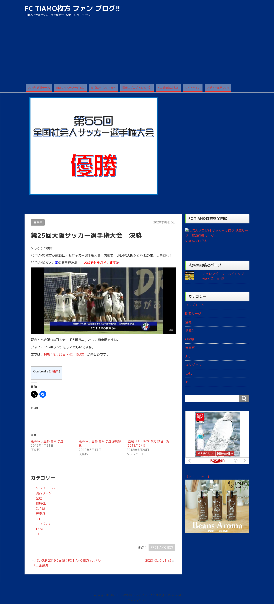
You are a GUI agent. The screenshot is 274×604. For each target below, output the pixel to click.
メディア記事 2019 (218, 87)
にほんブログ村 (196, 241)
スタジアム (44, 524)
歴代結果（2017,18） (103, 87)
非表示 (54, 371)
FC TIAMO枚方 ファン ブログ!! (72, 8)
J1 (37, 534)
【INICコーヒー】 (198, 477)
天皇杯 (38, 222)
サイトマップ (192, 87)
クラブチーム (45, 488)
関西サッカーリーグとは (70, 87)
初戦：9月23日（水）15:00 (64, 354)
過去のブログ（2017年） (137, 87)
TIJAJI (142, 600)
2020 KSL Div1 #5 (158, 560)
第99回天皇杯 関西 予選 (47, 441)
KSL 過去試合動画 (168, 87)
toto (39, 529)
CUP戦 (40, 508)
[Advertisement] (137, 52)
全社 (39, 498)
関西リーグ (44, 493)
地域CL (41, 503)
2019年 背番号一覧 (39, 87)
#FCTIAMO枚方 (162, 547)
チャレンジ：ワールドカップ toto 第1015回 (223, 276)
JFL (38, 519)
